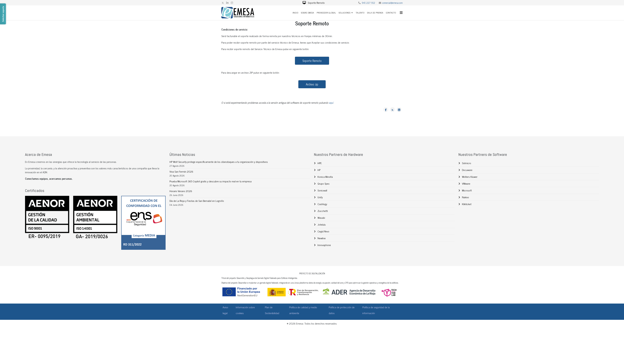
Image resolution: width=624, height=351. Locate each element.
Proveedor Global (326, 12)
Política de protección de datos (342, 310)
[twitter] (223, 2)
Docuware (466, 170)
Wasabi (321, 217)
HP (318, 170)
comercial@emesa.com (392, 3)
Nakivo (465, 197)
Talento (360, 12)
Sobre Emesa (307, 12)
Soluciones (345, 12)
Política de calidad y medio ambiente (303, 310)
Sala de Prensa (375, 12)
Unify (320, 197)
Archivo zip (312, 84)
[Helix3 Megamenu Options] (401, 12)
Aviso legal (225, 310)
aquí (331, 102)
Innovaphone (324, 245)
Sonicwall (322, 190)
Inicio (295, 12)
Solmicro (466, 163)
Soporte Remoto (316, 3)
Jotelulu (321, 224)
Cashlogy (322, 204)
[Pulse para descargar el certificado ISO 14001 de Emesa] (95, 218)
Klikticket (466, 204)
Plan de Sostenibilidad (272, 310)
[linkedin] (227, 2)
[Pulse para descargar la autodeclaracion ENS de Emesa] (143, 223)
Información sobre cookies (245, 310)
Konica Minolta (325, 177)
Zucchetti (322, 211)
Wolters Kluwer (469, 177)
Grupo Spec (323, 183)
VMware (465, 183)
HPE (319, 163)
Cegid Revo (323, 231)
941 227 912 (368, 3)
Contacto (391, 12)
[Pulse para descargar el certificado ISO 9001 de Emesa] (47, 218)
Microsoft (466, 190)
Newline (321, 238)
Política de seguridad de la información (376, 310)
